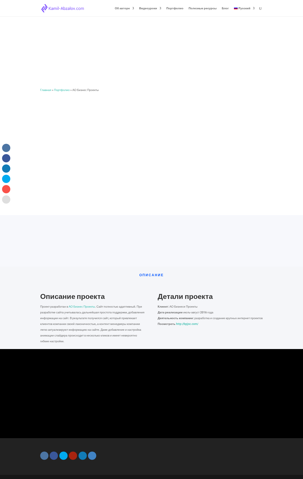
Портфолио (174, 8)
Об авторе (122, 8)
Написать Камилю (148, 415)
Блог (225, 8)
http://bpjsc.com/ (187, 324)
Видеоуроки (148, 8)
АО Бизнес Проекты (82, 306)
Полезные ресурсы (203, 8)
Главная (45, 90)
